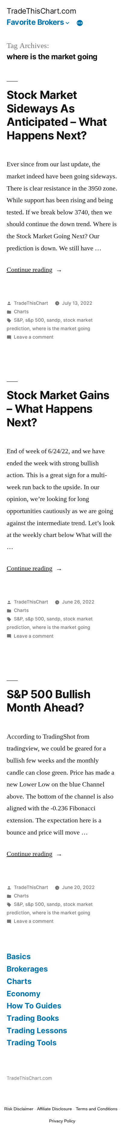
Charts (21, 311)
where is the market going (61, 328)
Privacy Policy (62, 1120)
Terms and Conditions (96, 1108)
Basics (19, 956)
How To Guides (34, 1005)
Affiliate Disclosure (54, 1108)
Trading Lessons (37, 1030)
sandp (53, 320)
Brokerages (27, 968)
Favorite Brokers (35, 22)
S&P (18, 320)
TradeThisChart (31, 303)
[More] (79, 23)
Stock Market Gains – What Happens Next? (58, 408)
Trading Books (33, 1018)
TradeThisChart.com (41, 10)
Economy (24, 993)
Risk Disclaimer (18, 1108)
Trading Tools (32, 1042)
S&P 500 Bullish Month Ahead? (48, 701)
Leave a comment (34, 337)
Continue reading (34, 269)
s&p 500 (34, 320)
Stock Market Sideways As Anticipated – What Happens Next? (57, 115)
